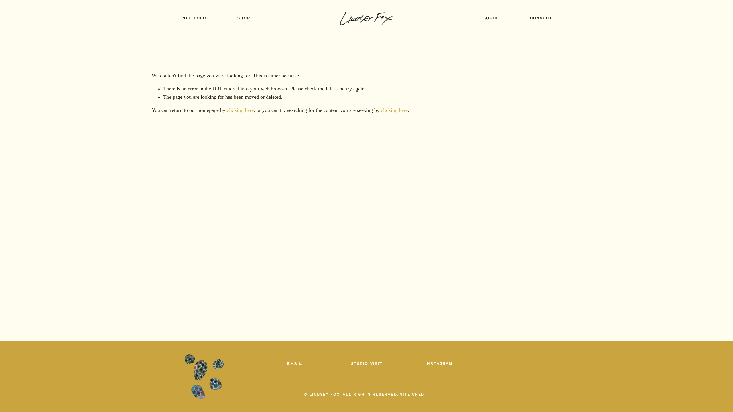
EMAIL (294, 364)
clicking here (240, 110)
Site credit (414, 395)
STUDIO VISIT (366, 364)
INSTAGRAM (438, 364)
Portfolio (194, 19)
